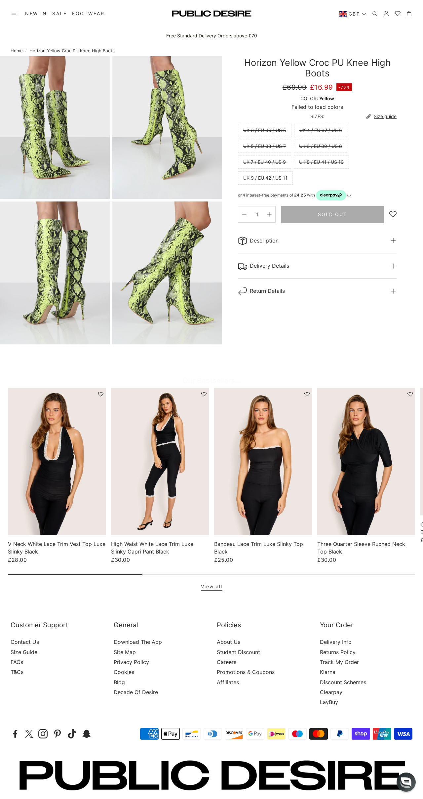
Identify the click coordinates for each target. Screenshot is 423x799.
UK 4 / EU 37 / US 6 (320, 130)
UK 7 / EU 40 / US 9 (264, 162)
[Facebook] (15, 733)
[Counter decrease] (244, 214)
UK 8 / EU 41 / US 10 (321, 162)
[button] (14, 14)
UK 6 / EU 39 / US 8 (320, 146)
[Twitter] (29, 734)
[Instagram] (43, 733)
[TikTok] (72, 733)
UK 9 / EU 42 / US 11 (265, 178)
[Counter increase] (269, 214)
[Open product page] (57, 461)
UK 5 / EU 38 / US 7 (264, 146)
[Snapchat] (86, 733)
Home (17, 50)
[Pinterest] (57, 733)
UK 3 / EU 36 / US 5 (264, 130)
